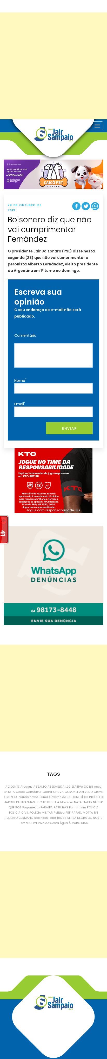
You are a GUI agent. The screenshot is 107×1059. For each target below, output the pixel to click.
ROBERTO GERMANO (19, 818)
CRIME (98, 792)
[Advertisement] (53, 65)
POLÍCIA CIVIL (19, 812)
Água (64, 823)
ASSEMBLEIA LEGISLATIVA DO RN (70, 787)
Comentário (25, 335)
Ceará (47, 792)
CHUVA (58, 792)
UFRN (33, 823)
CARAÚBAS (34, 792)
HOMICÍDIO (80, 797)
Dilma (43, 797)
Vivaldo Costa (48, 823)
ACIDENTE (12, 787)
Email (19, 403)
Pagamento (30, 807)
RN (96, 812)
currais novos (28, 797)
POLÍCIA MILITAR (41, 812)
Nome (20, 380)
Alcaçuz (26, 787)
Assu (98, 787)
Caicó (20, 792)
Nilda (88, 802)
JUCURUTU (43, 802)
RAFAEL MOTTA (82, 812)
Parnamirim (77, 807)
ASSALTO (40, 787)
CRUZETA (10, 797)
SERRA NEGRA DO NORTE (84, 818)
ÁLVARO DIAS (78, 823)
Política (59, 812)
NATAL (78, 802)
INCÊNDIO (96, 797)
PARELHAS (61, 807)
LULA (55, 802)
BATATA (9, 792)
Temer (23, 823)
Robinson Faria (45, 818)
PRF (68, 812)
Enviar (69, 428)
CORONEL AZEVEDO (79, 792)
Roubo (61, 818)
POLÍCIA (92, 807)
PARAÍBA (47, 807)
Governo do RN (60, 797)
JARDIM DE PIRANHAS (19, 802)
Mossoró (66, 802)
